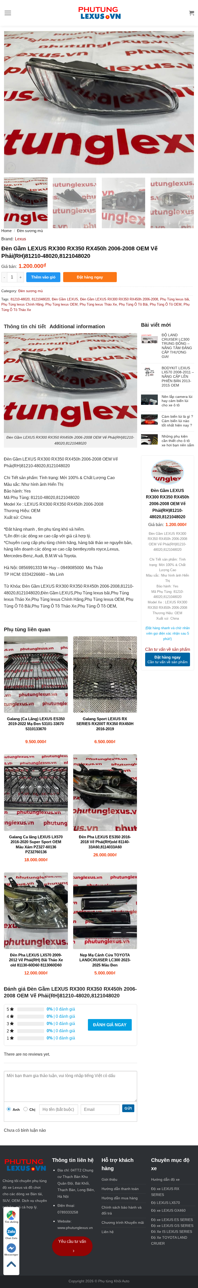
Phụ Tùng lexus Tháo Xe (98, 304)
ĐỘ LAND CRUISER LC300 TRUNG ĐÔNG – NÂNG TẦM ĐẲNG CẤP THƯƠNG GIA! (177, 346)
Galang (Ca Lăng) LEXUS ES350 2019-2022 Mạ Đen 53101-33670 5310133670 (36, 724)
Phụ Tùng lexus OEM (61, 304)
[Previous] (14, 102)
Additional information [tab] (77, 326)
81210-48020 (20, 299)
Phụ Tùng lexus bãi (174, 299)
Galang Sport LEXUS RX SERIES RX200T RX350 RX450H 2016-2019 (105, 724)
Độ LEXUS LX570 (165, 1203)
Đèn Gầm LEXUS (65, 299)
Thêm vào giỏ (43, 277)
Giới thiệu (109, 1179)
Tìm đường (11, 1221)
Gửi (128, 1108)
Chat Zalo (11, 1238)
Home (6, 230)
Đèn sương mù (30, 230)
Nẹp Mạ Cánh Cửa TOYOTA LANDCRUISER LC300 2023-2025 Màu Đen (105, 960)
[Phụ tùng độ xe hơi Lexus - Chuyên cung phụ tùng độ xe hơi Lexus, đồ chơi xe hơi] (99, 13)
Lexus (20, 239)
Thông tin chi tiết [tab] (25, 326)
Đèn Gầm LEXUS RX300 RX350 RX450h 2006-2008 (119, 299)
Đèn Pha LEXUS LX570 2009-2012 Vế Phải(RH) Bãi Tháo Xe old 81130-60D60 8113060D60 (36, 960)
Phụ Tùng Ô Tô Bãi (133, 304)
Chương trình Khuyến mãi (123, 1222)
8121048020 (41, 299)
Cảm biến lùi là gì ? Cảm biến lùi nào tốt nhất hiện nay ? (177, 420)
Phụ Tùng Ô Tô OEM (166, 304)
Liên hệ (108, 1232)
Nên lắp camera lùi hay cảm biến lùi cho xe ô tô (177, 401)
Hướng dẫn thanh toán (120, 1189)
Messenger (11, 1254)
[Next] (183, 102)
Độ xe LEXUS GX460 (168, 1210)
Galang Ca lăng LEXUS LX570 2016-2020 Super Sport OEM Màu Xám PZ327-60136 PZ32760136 (36, 844)
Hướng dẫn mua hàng (120, 1198)
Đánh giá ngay (110, 1025)
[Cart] (191, 13)
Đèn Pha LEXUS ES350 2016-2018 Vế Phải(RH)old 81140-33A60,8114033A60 (105, 842)
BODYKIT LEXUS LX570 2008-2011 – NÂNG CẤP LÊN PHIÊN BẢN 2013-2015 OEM (178, 376)
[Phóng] (11, 167)
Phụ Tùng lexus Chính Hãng (22, 304)
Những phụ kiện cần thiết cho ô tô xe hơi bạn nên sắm (178, 440)
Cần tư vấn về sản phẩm (167, 649)
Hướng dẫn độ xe (165, 1179)
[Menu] (8, 13)
